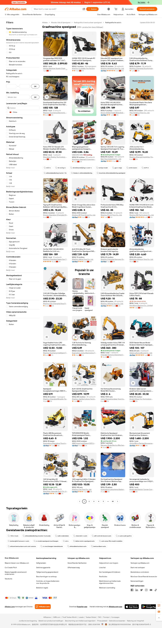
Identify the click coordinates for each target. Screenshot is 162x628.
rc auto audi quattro (125, 536)
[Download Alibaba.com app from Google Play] (149, 606)
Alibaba (45, 22)
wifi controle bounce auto (102, 536)
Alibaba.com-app (115, 607)
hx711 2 (146, 168)
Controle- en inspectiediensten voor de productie (47, 582)
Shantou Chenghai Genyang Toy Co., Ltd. (113, 259)
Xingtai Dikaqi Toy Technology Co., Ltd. (142, 399)
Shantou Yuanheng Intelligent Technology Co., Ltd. (55, 353)
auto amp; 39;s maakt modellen (111, 541)
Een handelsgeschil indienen (109, 572)
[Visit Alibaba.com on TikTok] (155, 590)
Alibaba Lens (10, 607)
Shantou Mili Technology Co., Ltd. (142, 215)
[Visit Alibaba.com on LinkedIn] (136, 590)
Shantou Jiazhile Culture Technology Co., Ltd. (84, 399)
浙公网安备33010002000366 (120, 624)
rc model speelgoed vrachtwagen (47, 541)
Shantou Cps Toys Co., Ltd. (82, 489)
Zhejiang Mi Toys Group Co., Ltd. (83, 215)
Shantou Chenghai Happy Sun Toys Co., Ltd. (55, 259)
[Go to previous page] (79, 501)
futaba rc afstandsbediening (82, 173)
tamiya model (103, 168)
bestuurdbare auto (99, 546)
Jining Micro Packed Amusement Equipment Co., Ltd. (142, 443)
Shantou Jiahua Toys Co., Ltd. (82, 259)
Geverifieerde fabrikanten (77, 563)
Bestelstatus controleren (140, 572)
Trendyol (106, 617)
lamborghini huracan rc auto (19, 541)
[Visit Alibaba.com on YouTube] (151, 590)
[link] (159, 605)
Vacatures (8, 579)
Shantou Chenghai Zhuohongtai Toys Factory (142, 68)
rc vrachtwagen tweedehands (53, 546)
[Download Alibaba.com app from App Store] (132, 606)
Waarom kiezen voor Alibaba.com (17, 563)
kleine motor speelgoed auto (85, 541)
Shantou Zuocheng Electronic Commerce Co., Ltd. (55, 113)
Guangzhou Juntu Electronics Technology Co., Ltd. (84, 353)
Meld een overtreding (107, 588)
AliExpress (47, 617)
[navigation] (22, 262)
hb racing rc (62, 168)
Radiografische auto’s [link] (113, 22)
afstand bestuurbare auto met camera (23, 546)
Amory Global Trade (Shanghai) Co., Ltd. (113, 113)
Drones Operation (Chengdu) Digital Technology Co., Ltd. (55, 215)
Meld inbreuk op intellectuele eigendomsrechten (110, 582)
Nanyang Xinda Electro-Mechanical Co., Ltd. (113, 445)
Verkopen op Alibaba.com (140, 563)
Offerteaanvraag (74, 567)
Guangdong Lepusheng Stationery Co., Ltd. (113, 489)
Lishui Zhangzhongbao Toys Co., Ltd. (113, 399)
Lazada (81, 617)
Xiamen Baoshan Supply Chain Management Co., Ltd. (55, 68)
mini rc (48, 168)
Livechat (102, 567)
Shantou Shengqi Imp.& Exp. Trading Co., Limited (142, 157)
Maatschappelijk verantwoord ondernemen (15, 573)
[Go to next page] (117, 501)
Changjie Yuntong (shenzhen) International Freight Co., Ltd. (113, 355)
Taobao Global (91, 617)
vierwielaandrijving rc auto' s (82, 168)
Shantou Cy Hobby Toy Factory (83, 68)
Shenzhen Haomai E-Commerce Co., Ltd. (84, 159)
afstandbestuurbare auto (78, 546)
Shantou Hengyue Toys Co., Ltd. (112, 68)
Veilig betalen (41, 563)
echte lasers (133, 168)
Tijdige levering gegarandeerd (47, 572)
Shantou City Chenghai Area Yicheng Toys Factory (55, 303)
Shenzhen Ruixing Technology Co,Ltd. (55, 157)
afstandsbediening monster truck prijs (38, 536)
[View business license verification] (102, 624)
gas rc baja (118, 168)
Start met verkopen (138, 567)
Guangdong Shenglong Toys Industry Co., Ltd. (55, 443)
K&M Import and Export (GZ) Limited (84, 443)
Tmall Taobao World (69, 617)
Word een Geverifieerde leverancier (144, 576)
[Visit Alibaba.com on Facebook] (132, 590)
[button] (83, 9)
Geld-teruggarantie (43, 567)
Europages (115, 617)
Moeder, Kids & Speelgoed (60, 22)
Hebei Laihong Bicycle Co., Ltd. (141, 353)
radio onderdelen (63, 536)
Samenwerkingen (137, 581)
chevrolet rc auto (81, 536)
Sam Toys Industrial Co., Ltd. (111, 159)
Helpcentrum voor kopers (108, 563)
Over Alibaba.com (12, 558)
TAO (99, 617)
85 (113, 501)
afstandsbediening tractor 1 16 (56, 173)
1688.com (56, 617)
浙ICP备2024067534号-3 (141, 624)
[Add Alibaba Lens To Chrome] (43, 606)
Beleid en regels (42, 588)
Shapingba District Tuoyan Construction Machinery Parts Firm (142, 489)
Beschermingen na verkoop (46, 576)
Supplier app (82, 607)
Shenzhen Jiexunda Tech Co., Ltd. (55, 491)
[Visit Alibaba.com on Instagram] (146, 590)
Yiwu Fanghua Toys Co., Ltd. (140, 113)
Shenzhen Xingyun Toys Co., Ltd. (141, 259)
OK (35, 86)
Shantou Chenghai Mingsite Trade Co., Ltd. (55, 399)
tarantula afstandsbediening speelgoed (112, 173)
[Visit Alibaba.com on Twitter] (141, 590)
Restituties (103, 576)
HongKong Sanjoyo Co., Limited (141, 305)
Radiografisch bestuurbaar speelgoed (88, 22)
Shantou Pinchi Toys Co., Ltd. (111, 215)
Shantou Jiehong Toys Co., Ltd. (112, 303)
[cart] (116, 9)
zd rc (67, 541)
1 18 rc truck (14, 536)
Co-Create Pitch (11, 567)
